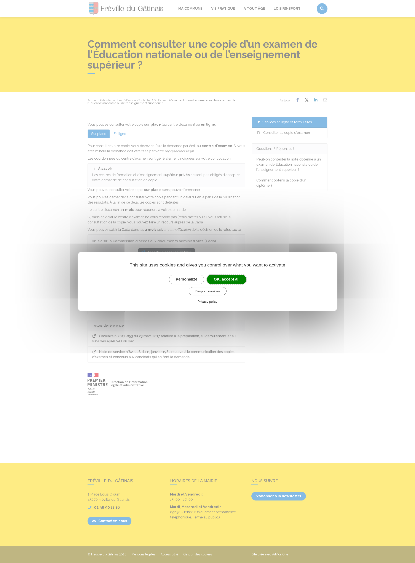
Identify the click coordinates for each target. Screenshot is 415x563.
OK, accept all (226, 279)
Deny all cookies (207, 291)
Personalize (186, 279)
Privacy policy (207, 301)
